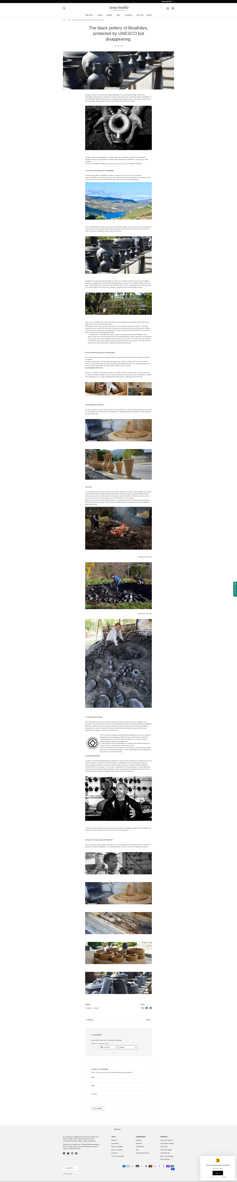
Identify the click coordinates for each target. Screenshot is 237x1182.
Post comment (97, 1108)
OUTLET (149, 15)
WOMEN (109, 15)
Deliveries (139, 1143)
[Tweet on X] (143, 1008)
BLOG (68, 19)
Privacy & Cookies (117, 1150)
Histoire (96, 1008)
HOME (99, 15)
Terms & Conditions (117, 1146)
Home (64, 19)
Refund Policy (140, 1146)
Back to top (117, 1129)
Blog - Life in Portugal (166, 1156)
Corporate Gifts (165, 1153)
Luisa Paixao (69, 1173)
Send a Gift (163, 1146)
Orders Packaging (165, 1150)
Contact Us (114, 1153)
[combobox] (109, 1047)
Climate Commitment (142, 1153)
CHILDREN (128, 15)
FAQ (137, 1150)
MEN (118, 15)
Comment (94, 1094)
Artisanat (88, 1008)
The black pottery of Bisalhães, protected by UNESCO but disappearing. (88, 19)
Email (93, 1085)
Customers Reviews (166, 1140)
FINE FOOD (89, 15)
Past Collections (165, 1159)
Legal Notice (115, 1143)
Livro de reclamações (117, 1156)
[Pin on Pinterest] (151, 1008)
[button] (173, 8)
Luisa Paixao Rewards (167, 1143)
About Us (114, 1140)
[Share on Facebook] (147, 1008)
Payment (138, 1140)
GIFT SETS (140, 15)
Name (92, 1077)
